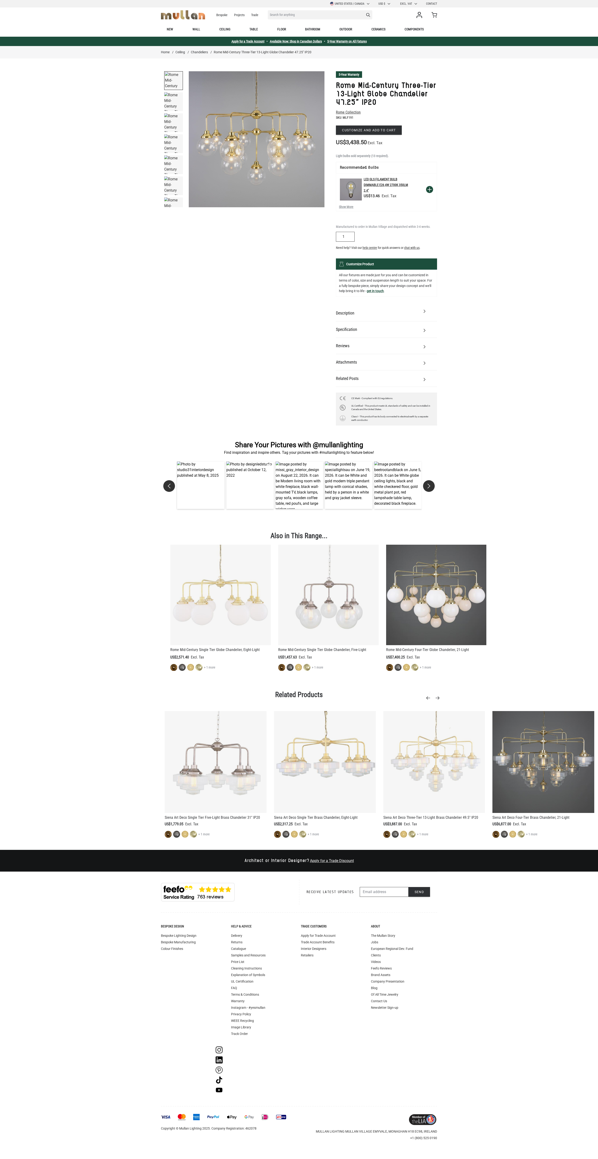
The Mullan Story (383, 935)
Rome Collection (348, 112)
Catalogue (238, 949)
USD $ (381, 3)
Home (165, 52)
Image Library (241, 1027)
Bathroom (312, 29)
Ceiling (224, 29)
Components (414, 29)
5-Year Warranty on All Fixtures (347, 41)
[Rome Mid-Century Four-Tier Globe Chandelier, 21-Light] (436, 595)
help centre (370, 248)
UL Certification (242, 981)
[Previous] (429, 698)
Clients (376, 955)
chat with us (412, 248)
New (170, 29)
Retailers (307, 955)
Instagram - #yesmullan (248, 1007)
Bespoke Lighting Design (178, 935)
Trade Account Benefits (318, 942)
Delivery (236, 935)
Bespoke (222, 15)
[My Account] (420, 15)
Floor (281, 29)
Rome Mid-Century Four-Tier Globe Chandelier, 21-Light (427, 649)
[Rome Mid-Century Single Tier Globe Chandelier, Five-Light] (328, 595)
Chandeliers (199, 52)
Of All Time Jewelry (384, 994)
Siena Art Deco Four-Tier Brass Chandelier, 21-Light (531, 817)
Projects (239, 15)
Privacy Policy (241, 1014)
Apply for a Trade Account (247, 41)
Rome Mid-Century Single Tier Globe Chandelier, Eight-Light (215, 649)
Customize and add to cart (369, 130)
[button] (200, 485)
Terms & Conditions (245, 994)
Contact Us (379, 1001)
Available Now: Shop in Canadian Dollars (296, 41)
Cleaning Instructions (246, 968)
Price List (237, 962)
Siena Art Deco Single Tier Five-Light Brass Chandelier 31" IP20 (212, 817)
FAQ (234, 988)
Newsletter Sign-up (384, 1007)
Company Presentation (387, 981)
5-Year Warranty (349, 74)
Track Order (239, 1034)
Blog (374, 988)
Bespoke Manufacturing (178, 942)
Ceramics (378, 29)
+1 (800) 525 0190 (423, 1138)
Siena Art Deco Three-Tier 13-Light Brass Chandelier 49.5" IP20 (430, 817)
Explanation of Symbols (248, 975)
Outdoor (345, 29)
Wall (196, 29)
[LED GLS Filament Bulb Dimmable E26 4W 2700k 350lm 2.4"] (351, 189)
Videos (376, 962)
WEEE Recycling (242, 1021)
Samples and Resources (248, 955)
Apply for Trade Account (318, 935)
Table (253, 29)
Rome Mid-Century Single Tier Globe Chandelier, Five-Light (322, 649)
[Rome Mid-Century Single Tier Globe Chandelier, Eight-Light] (220, 595)
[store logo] (183, 14)
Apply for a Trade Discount (332, 861)
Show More (346, 207)
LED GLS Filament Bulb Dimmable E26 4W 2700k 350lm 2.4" (386, 184)
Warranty (238, 1001)
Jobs (374, 942)
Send (419, 892)
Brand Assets (380, 975)
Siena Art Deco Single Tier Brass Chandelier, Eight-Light (316, 817)
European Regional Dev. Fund (392, 949)
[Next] (439, 698)
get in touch (375, 291)
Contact (431, 3)
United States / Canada (349, 3)
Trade (254, 15)
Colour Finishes (172, 949)
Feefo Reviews (381, 968)
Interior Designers (313, 949)
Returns (236, 942)
